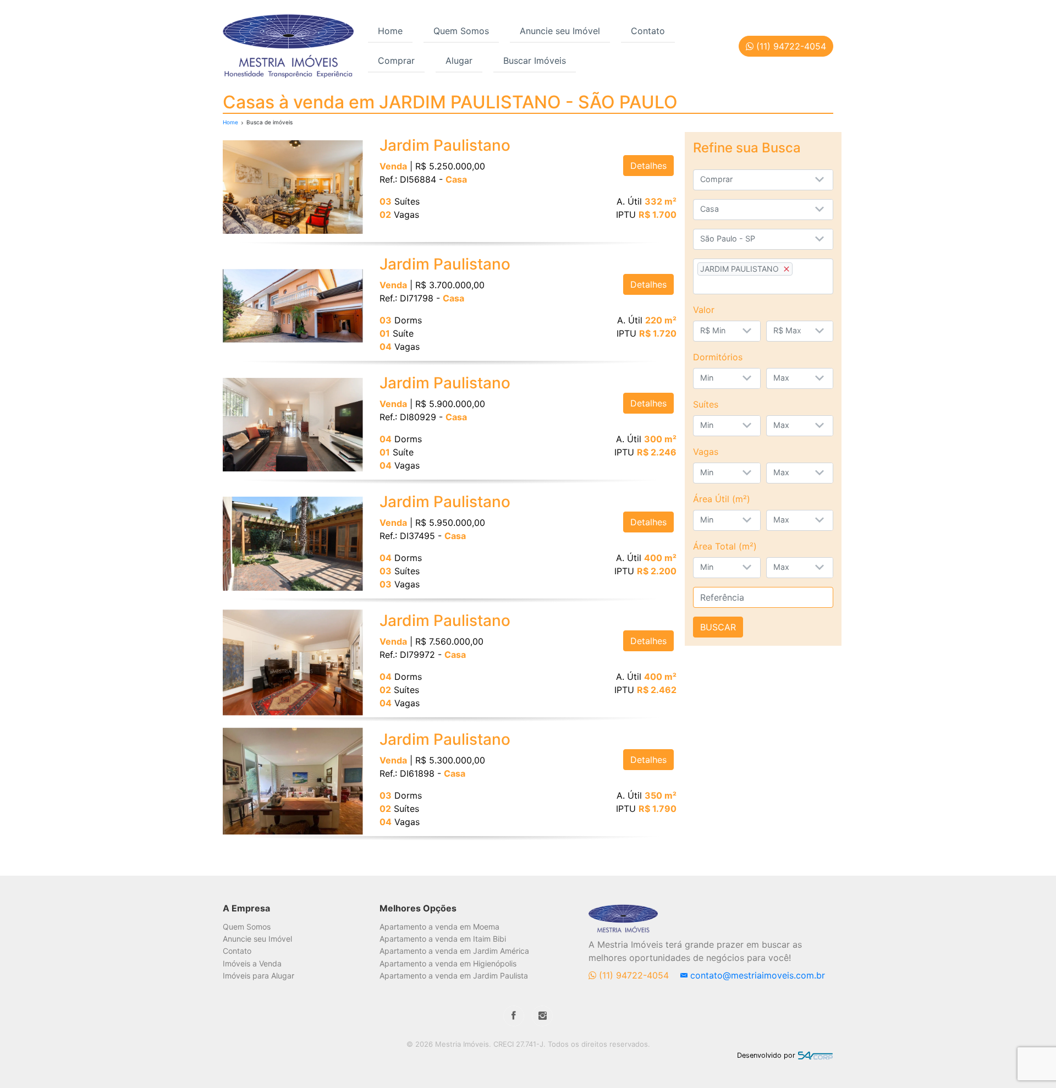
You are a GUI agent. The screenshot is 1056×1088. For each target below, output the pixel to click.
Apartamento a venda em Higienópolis (448, 963)
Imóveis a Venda (252, 963)
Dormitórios (718, 356)
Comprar (396, 60)
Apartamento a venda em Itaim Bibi (443, 938)
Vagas (705, 451)
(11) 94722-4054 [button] (790, 46)
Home (390, 30)
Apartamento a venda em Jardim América (454, 950)
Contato (648, 30)
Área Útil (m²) (721, 498)
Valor (703, 309)
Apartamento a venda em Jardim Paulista (454, 975)
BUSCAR (718, 627)
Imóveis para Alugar (258, 975)
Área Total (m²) (725, 546)
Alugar (459, 60)
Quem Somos (461, 30)
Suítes (705, 404)
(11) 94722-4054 (634, 975)
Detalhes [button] (648, 165)
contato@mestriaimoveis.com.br (756, 975)
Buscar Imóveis (534, 60)
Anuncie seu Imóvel (560, 30)
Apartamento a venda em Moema (439, 926)
